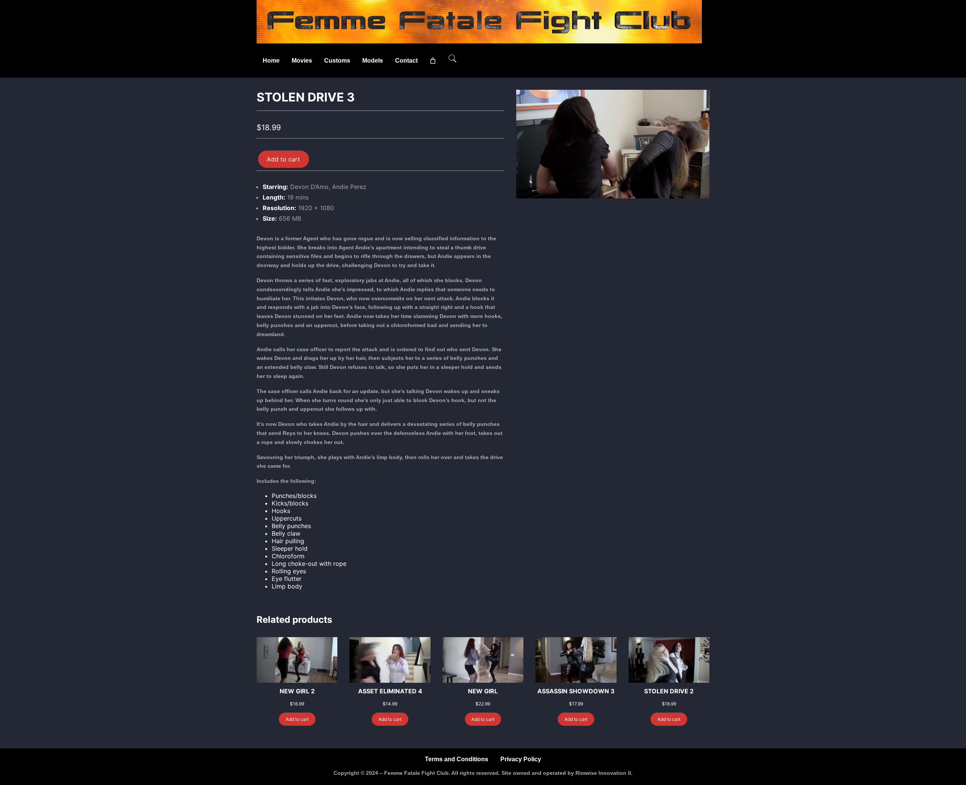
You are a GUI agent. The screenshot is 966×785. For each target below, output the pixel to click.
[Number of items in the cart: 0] (433, 60)
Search (452, 58)
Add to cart (283, 159)
